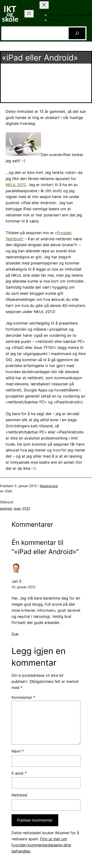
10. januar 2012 (24, 587)
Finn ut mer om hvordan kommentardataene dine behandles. (41, 845)
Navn (18, 751)
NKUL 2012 (16, 184)
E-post (19, 773)
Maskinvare (49, 486)
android (6, 508)
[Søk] (77, 33)
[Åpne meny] (29, 14)
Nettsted (19, 795)
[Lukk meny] (44, 5)
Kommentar (23, 697)
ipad (17, 508)
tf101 (26, 508)
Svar (15, 634)
